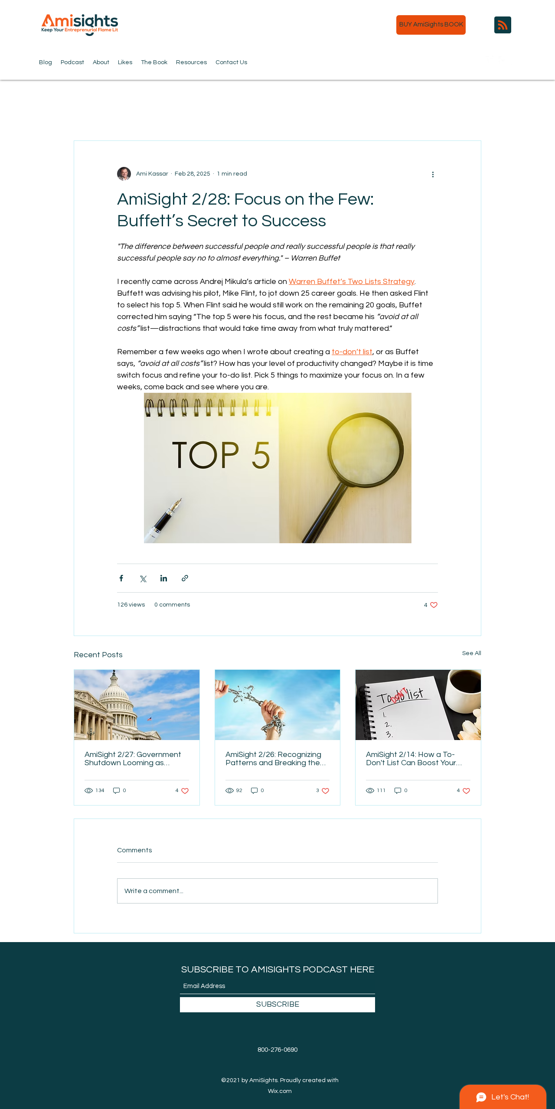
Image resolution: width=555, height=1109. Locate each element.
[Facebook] (503, 60)
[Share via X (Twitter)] (142, 578)
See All (471, 653)
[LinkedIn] (516, 60)
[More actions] (433, 174)
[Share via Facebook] (121, 578)
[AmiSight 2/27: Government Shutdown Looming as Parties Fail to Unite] (136, 705)
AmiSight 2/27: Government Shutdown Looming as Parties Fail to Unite (133, 758)
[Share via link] (185, 578)
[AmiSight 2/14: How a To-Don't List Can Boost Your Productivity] (418, 705)
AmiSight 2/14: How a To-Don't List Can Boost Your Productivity (411, 758)
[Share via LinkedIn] (164, 578)
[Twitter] (490, 60)
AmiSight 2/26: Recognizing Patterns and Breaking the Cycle (273, 758)
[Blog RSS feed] (502, 25)
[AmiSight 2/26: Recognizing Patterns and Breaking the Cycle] (277, 705)
